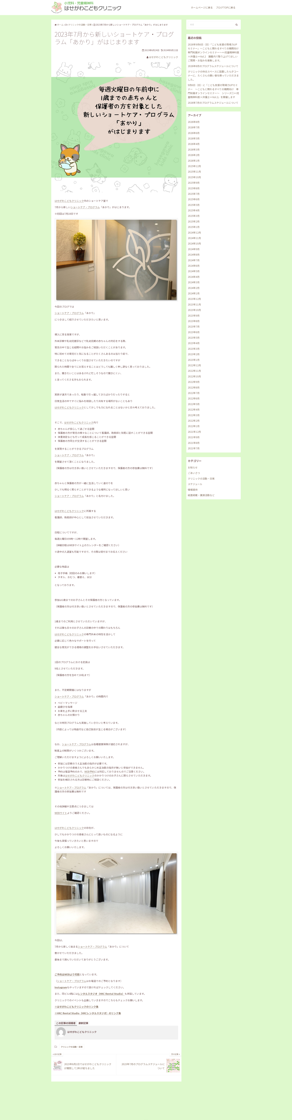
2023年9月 (194, 315)
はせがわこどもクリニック (163, 57)
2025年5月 (194, 205)
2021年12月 (194, 431)
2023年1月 (194, 360)
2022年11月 (194, 371)
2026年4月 (194, 144)
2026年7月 (194, 127)
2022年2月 (194, 420)
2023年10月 (194, 310)
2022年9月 (194, 382)
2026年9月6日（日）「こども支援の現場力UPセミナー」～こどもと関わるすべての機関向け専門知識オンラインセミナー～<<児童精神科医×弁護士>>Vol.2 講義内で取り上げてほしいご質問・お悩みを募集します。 (213, 52)
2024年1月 (194, 293)
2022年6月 (194, 398)
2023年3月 (194, 348)
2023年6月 (194, 332)
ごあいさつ (194, 473)
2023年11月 (194, 304)
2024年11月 (194, 238)
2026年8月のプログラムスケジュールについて (213, 66)
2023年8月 (194, 321)
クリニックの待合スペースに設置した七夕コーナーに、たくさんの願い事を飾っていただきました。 (213, 75)
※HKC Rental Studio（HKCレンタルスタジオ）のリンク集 (88, 1013)
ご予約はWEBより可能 (67, 974)
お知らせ (193, 467)
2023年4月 (194, 343)
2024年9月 (194, 249)
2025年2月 (194, 221)
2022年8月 (194, 387)
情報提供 (193, 489)
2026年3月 (194, 149)
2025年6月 (194, 199)
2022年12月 (194, 365)
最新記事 (83, 1023)
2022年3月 (194, 415)
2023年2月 (194, 354)
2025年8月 (194, 188)
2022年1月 (194, 426)
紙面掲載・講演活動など (201, 495)
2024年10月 (194, 243)
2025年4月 (194, 210)
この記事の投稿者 (66, 1023)
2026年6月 (194, 133)
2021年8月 (194, 443)
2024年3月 (194, 282)
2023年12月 (194, 299)
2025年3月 (194, 216)
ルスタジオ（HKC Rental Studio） (105, 993)
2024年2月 (194, 288)
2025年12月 (194, 166)
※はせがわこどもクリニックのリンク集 (76, 1006)
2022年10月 (194, 376)
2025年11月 (194, 171)
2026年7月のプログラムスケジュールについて (213, 102)
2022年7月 (194, 393)
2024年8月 (194, 254)
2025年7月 (194, 194)
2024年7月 (194, 260)
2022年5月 (194, 404)
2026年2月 (194, 155)
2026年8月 (194, 122)
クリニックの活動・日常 (72, 1046)
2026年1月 (194, 160)
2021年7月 (194, 448)
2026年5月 (194, 138)
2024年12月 (194, 232)
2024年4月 (194, 277)
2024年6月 (194, 265)
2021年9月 (194, 437)
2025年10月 (194, 177)
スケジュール (195, 484)
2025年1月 (194, 227)
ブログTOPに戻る (225, 7)
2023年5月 (194, 337)
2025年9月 (194, 182)
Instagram (61, 987)
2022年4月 (194, 409)
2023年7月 (194, 326)
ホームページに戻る (202, 7)
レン (80, 993)
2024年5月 (194, 271)
